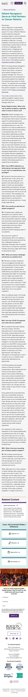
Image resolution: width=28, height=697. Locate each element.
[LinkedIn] (13, 639)
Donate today (13, 633)
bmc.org (13, 691)
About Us (14, 533)
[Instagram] (20, 639)
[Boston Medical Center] (14, 629)
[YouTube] (17, 639)
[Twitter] (10, 639)
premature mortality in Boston (11, 62)
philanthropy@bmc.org (16, 657)
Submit (13, 615)
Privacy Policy (15, 692)
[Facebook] (6, 639)
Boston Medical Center (5, 3)
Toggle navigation (25, 3)
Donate (17, 3)
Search (12, 3)
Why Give (14, 543)
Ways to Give (14, 552)
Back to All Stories (9, 9)
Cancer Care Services (9, 505)
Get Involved (14, 561)
